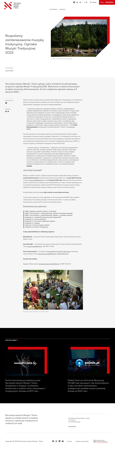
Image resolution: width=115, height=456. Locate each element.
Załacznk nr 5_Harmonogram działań (37, 225)
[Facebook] (6, 112)
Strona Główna (53, 9)
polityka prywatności (81, 441)
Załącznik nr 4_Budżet (32, 223)
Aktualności (62, 9)
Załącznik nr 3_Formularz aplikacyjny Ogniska (40, 221)
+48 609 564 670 (62, 254)
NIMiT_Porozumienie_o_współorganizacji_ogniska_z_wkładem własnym (48, 215)
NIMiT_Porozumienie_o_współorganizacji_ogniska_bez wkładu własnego (49, 213)
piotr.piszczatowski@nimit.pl (47, 254)
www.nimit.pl (72, 426)
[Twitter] (8, 112)
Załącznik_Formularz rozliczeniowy (36, 227)
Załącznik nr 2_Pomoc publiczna (35, 219)
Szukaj (94, 2)
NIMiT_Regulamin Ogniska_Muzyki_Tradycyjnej (40, 211)
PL (86, 2)
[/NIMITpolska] (53, 441)
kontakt (69, 441)
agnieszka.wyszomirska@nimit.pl (49, 264)
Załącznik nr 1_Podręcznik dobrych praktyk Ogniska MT (43, 217)
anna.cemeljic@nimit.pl (36, 180)
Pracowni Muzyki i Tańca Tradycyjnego (59, 251)
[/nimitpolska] (56, 441)
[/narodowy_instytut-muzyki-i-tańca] (59, 441)
